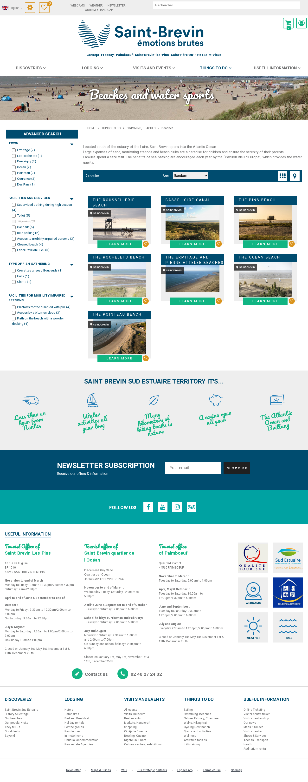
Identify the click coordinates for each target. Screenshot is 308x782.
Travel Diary (49, 4)
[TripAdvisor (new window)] (191, 507)
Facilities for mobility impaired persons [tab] (36, 295)
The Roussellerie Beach (114, 203)
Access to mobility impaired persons (45, 238)
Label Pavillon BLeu (33, 250)
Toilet (23, 215)
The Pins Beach (257, 200)
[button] (288, 23)
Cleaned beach (30, 244)
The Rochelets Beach (119, 257)
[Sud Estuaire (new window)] (288, 558)
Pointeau (26, 173)
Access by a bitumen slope (38, 312)
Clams (24, 281)
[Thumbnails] (282, 176)
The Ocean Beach (259, 257)
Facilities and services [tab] (29, 198)
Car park (25, 227)
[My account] (301, 23)
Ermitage (26, 150)
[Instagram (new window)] (177, 507)
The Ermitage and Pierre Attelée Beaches (195, 260)
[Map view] (295, 176)
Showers (26, 221)
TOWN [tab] (13, 143)
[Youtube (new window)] (162, 507)
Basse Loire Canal (188, 200)
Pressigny (26, 161)
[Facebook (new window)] (148, 507)
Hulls (23, 276)
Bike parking (28, 233)
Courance (26, 178)
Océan (24, 167)
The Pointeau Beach (117, 314)
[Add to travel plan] (146, 244)
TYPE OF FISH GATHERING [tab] (29, 263)
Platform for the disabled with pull (44, 307)
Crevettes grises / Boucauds (40, 270)
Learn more (120, 244)
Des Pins (26, 184)
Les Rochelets (29, 155)
